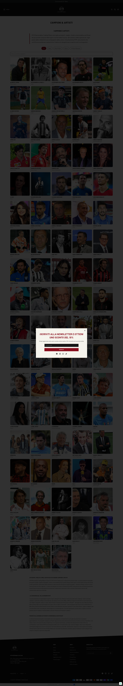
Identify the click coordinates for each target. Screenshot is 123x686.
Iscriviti (61, 349)
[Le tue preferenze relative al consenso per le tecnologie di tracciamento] (120, 683)
